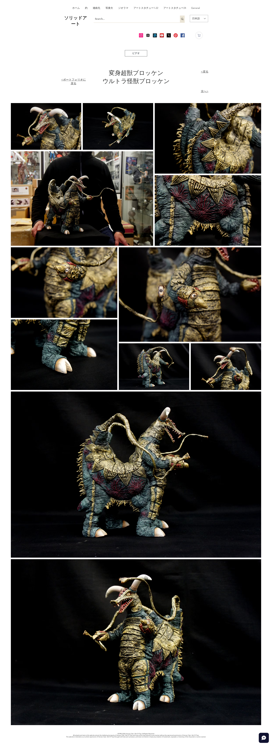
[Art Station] (155, 35)
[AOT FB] (183, 35)
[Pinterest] (176, 35)
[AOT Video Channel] (162, 35)
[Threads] (148, 35)
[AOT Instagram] (141, 35)
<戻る (204, 71)
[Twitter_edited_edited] (169, 35)
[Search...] (182, 19)
